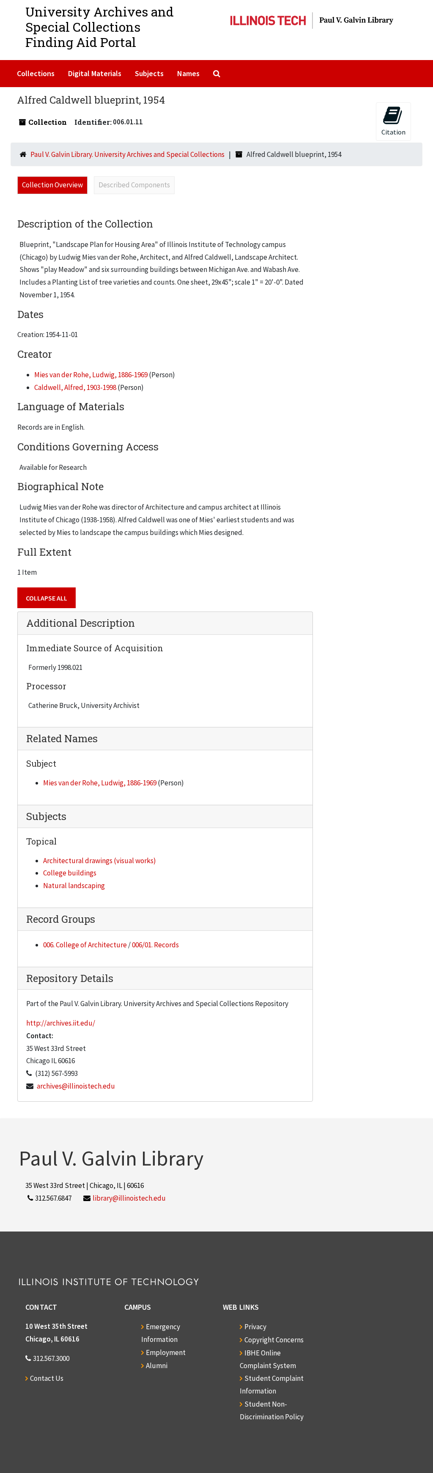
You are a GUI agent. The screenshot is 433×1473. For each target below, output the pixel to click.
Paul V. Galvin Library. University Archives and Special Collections (127, 154)
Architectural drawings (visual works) (99, 860)
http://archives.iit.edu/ (60, 1023)
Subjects (149, 73)
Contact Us (46, 1378)
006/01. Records (155, 944)
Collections (36, 73)
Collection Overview (52, 184)
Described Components (134, 184)
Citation (393, 132)
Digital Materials (94, 73)
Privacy (255, 1326)
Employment (166, 1352)
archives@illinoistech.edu (76, 1086)
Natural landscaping (74, 885)
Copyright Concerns (274, 1339)
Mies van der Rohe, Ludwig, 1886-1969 (91, 374)
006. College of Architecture (85, 944)
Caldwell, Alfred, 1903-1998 (75, 387)
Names (188, 73)
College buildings (69, 873)
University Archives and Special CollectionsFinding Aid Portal (99, 26)
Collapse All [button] (46, 598)
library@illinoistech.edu (129, 1198)
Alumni (156, 1365)
